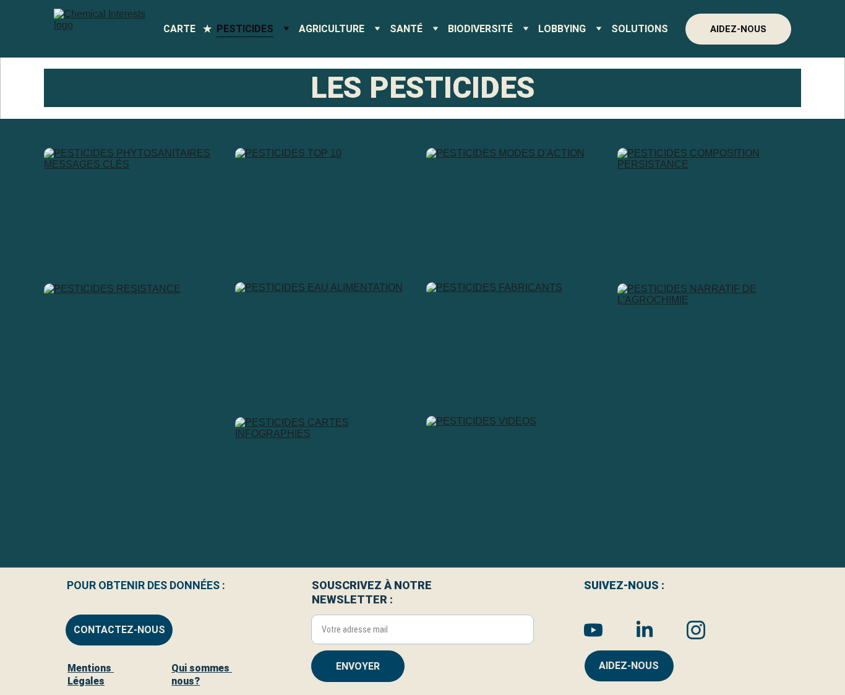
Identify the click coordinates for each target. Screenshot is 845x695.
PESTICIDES (245, 29)
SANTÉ (406, 29)
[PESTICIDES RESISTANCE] (136, 344)
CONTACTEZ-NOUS (119, 630)
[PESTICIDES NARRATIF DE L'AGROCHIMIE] (709, 344)
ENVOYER (358, 666)
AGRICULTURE (331, 29)
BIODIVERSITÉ (480, 29)
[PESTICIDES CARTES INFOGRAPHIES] (327, 478)
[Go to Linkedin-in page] (650, 630)
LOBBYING (562, 29)
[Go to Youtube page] (599, 630)
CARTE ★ (187, 29)
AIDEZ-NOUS (738, 29)
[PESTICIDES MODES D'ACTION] (518, 209)
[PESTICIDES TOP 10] (327, 209)
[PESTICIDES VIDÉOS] (518, 477)
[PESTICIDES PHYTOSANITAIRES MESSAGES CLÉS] (136, 209)
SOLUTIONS (639, 29)
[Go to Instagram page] (696, 630)
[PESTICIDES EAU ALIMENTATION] (327, 343)
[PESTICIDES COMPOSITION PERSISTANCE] (709, 209)
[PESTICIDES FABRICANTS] (518, 343)
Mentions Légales (90, 674)
